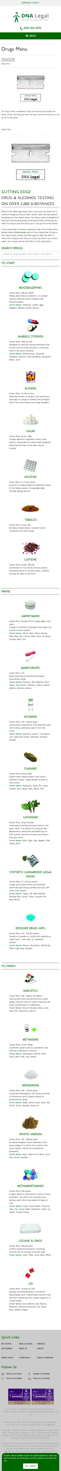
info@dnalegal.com (21, 232)
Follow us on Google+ (14, 1378)
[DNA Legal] (30, 21)
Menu (32, 35)
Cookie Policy (25, 1358)
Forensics (41, 1344)
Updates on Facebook (41, 1374)
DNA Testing (6, 1344)
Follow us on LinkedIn (41, 1378)
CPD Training (6, 1349)
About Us (23, 1349)
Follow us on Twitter (14, 1374)
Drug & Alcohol (26, 1344)
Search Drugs (12, 248)
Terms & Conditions (45, 1358)
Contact (40, 1349)
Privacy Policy (7, 1358)
